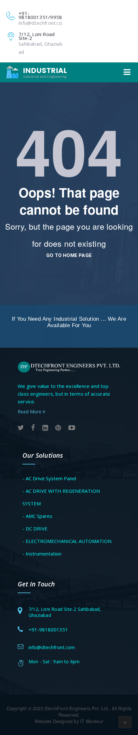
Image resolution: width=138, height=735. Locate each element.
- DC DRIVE (34, 528)
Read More (30, 412)
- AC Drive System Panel (49, 478)
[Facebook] (33, 428)
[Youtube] (71, 428)
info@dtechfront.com (42, 23)
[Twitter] (21, 428)
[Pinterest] (58, 428)
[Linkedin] (45, 428)
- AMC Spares (37, 516)
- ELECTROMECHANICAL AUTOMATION (66, 541)
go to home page (69, 255)
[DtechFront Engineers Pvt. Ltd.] (36, 72)
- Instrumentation (41, 553)
